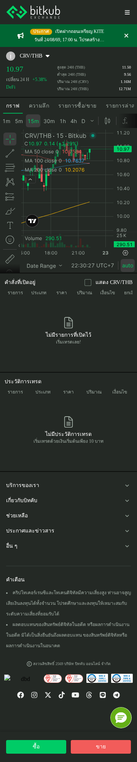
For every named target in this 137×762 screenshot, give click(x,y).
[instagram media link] (34, 695)
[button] (121, 717)
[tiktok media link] (62, 695)
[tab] (13, 106)
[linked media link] (89, 695)
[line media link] (103, 695)
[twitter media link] (48, 695)
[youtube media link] (75, 695)
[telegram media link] (116, 695)
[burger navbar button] (127, 12)
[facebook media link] (20, 695)
